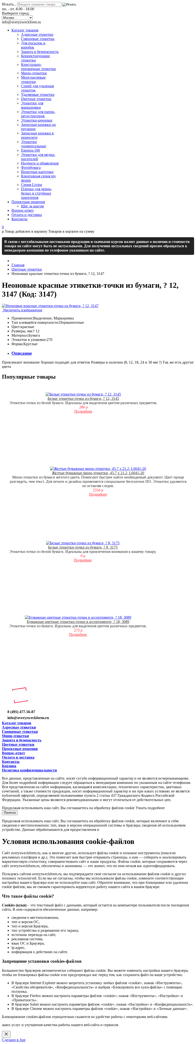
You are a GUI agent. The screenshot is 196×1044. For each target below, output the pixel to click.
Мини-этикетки (15, 736)
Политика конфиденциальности (29, 770)
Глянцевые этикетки (20, 732)
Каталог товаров (16, 723)
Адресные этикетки (19, 727)
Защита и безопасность (21, 740)
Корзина (9, 766)
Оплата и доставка (18, 757)
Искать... (9, 4)
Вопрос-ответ (13, 753)
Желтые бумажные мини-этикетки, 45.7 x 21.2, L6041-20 (98, 473)
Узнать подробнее (150, 808)
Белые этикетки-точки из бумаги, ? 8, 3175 (83, 547)
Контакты (11, 762)
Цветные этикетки (18, 744)
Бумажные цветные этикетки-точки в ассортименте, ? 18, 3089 (78, 622)
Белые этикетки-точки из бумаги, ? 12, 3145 (83, 398)
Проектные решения (20, 749)
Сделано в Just (13, 1040)
